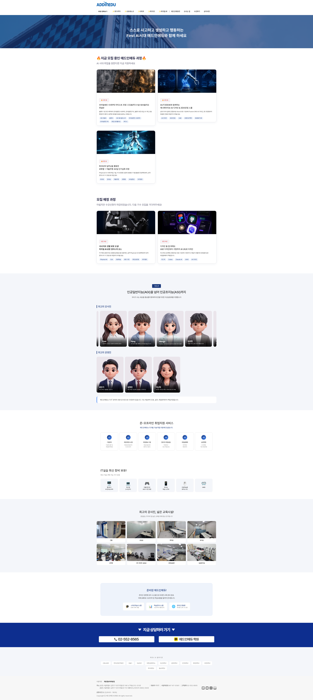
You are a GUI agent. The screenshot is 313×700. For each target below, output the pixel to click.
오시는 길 (187, 11)
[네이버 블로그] (214, 688)
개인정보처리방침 (109, 681)
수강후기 (197, 11)
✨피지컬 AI (163, 11)
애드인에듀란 (175, 11)
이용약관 (99, 681)
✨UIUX (141, 11)
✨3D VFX (116, 11)
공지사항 (207, 11)
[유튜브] (207, 688)
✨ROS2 (151, 11)
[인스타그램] (211, 688)
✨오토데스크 (129, 11)
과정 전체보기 (102, 11)
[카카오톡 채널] (203, 688)
